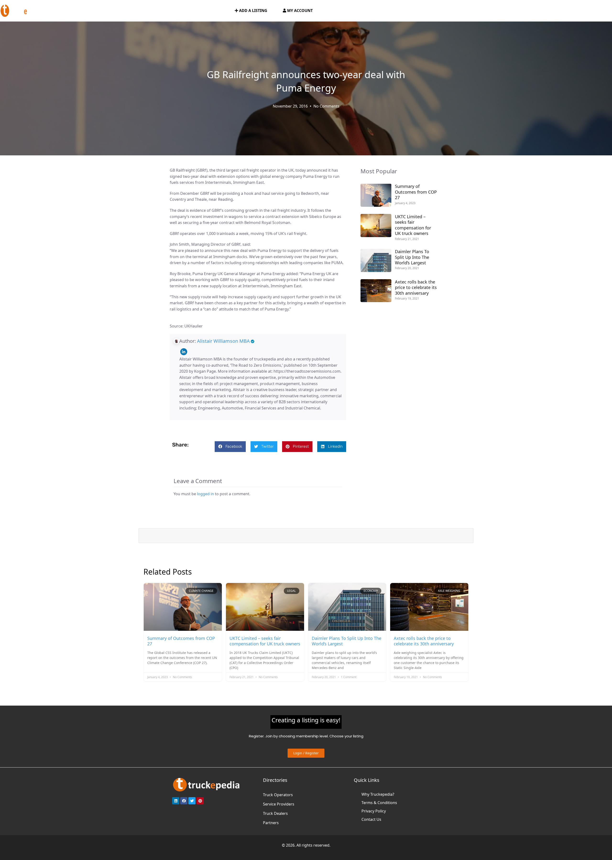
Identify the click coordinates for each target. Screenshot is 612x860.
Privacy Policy (373, 811)
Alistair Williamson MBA (223, 341)
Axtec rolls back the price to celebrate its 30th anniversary (416, 287)
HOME (60, 10)
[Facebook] (183, 800)
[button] (230, 446)
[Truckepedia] (21, 10)
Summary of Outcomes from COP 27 (416, 191)
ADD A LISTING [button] (252, 10)
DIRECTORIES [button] (85, 10)
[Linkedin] (183, 351)
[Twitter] (192, 800)
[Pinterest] (200, 800)
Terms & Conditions (379, 802)
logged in (205, 493)
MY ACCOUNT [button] (299, 10)
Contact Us (371, 819)
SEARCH (219, 10)
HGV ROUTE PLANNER (128, 10)
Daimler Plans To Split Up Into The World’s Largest (412, 257)
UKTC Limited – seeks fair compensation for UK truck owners (413, 225)
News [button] (161, 10)
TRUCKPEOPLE (191, 10)
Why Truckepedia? (377, 794)
